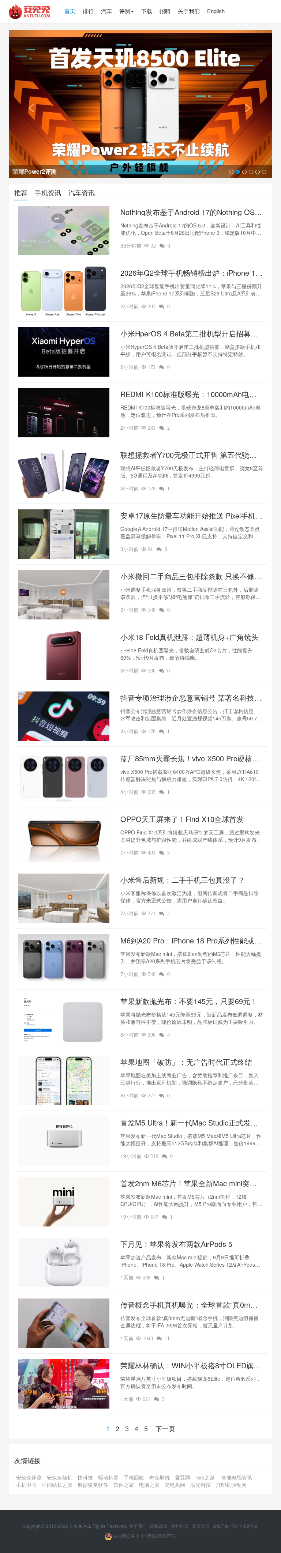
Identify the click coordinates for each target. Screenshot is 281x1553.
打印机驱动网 (231, 1484)
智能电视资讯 (236, 1477)
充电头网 (175, 1484)
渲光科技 (200, 1484)
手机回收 (134, 1477)
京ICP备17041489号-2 (235, 1526)
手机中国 (26, 1484)
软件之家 (123, 1484)
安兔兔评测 (29, 1477)
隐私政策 (159, 1526)
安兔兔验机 (59, 1477)
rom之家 (205, 1477)
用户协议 (180, 1526)
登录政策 (201, 1526)
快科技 (85, 1477)
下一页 (165, 1428)
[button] (28, 104)
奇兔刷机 (159, 1477)
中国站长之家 (57, 1484)
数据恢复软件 (93, 1484)
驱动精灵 (108, 1477)
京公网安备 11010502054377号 (144, 1536)
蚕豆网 (182, 1477)
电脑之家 (149, 1484)
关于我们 (138, 1526)
